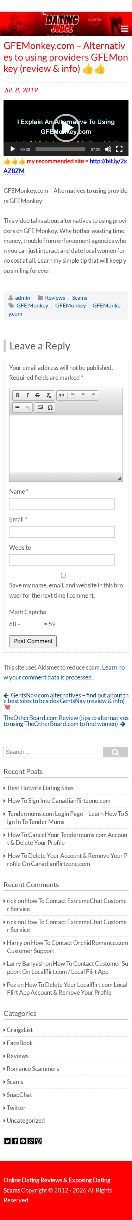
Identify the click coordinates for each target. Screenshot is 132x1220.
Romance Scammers (33, 1068)
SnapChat (19, 1094)
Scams (79, 297)
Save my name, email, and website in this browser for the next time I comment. (66, 590)
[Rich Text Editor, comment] (66, 443)
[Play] (12, 149)
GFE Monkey (32, 305)
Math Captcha (27, 612)
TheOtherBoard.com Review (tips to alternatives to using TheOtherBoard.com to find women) (66, 720)
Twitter (16, 1107)
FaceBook (20, 1043)
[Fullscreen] (119, 149)
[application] (66, 128)
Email (18, 519)
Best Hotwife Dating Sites (41, 788)
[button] (66, 128)
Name (19, 491)
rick (12, 900)
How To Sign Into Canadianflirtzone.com (59, 800)
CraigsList (20, 1029)
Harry (15, 942)
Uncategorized (26, 1120)
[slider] (60, 149)
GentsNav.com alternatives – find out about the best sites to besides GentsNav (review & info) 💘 (66, 701)
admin (22, 297)
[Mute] (108, 149)
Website (20, 547)
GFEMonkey (70, 305)
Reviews (55, 297)
